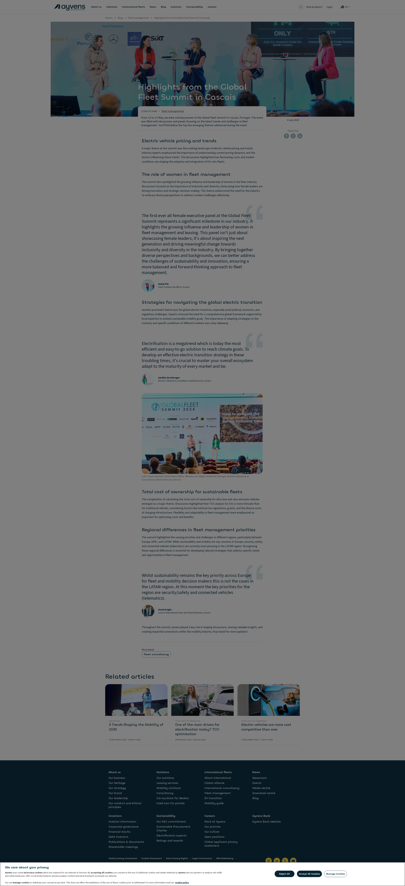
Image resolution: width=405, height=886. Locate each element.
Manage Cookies (335, 874)
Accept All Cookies (309, 874)
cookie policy (182, 882)
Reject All (284, 874)
